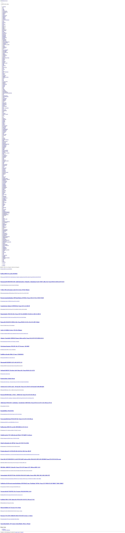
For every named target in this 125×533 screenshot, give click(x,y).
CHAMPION (4, 47)
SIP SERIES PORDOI (5, 212)
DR (2, 66)
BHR (3, 31)
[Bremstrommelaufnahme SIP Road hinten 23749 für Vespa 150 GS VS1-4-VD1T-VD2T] (14, 293)
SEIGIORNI (4, 200)
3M (2, 7)
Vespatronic (4, 247)
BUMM (3, 38)
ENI (3, 72)
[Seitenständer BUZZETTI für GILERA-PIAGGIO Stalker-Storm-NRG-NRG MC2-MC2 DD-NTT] (16, 470)
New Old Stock (4, 155)
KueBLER (4, 127)
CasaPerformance (5, 42)
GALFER (3, 90)
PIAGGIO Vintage (5, 172)
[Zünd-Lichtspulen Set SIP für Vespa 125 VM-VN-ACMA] (9, 438)
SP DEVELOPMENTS (6, 221)
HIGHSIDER (4, 106)
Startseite (3, 263)
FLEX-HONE (4, 84)
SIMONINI (4, 207)
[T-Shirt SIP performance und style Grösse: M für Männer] (9, 285)
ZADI (3, 261)
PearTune (3, 169)
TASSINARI (4, 233)
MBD (3, 140)
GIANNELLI (4, 91)
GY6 (3, 101)
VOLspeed (4, 252)
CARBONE (4, 40)
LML (3, 133)
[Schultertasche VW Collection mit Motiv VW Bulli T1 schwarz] (10, 430)
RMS (3, 193)
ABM (3, 9)
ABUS (3, 10)
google (16, 532)
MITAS (3, 148)
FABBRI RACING (5, 77)
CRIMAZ (3, 54)
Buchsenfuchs (4, 37)
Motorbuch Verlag (5, 151)
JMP (3, 117)
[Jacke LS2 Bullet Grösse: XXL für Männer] (7, 325)
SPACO (3, 223)
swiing (3, 232)
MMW (3, 149)
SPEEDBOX (4, 224)
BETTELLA (4, 29)
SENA (3, 201)
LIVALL (3, 132)
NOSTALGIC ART (5, 160)
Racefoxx (3, 183)
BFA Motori (4, 30)
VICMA (3, 250)
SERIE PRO (4, 202)
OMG (3, 162)
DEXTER (4, 61)
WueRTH (3, 256)
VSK (3, 253)
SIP (2, 208)
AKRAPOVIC (4, 15)
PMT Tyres (4, 176)
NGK (3, 158)
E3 (2, 70)
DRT (3, 68)
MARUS (3, 138)
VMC (3, 251)
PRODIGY (4, 180)
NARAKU (4, 154)
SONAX (3, 220)
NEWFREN (4, 156)
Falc (3, 79)
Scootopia (3, 198)
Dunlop (3, 69)
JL (2, 116)
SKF (3, 217)
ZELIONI (3, 262)
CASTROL (4, 43)
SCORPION (4, 199)
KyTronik (3, 128)
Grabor (3, 97)
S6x (3, 195)
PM (2, 175)
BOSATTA (4, 34)
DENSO (3, 59)
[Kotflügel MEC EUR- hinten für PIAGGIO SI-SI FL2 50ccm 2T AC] (11, 494)
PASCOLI (4, 168)
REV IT (3, 191)
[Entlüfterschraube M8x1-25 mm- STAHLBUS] (8, 349)
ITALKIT (3, 113)
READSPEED (4, 187)
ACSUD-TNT (4, 11)
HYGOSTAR (4, 110)
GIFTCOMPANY (5, 92)
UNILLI (3, 243)
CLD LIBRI (4, 51)
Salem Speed (4, 196)
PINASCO (4, 173)
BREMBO (4, 36)
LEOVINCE (4, 130)
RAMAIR (4, 184)
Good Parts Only (5, 95)
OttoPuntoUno (4, 165)
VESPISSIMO (4, 248)
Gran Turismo (4, 98)
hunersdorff (4, 109)
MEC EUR (4, 142)
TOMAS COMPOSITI (6, 236)
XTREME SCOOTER (5, 257)
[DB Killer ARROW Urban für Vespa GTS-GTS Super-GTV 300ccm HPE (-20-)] (13, 462)
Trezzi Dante (4, 239)
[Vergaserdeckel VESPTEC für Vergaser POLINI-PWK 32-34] (10, 486)
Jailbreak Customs (5, 114)
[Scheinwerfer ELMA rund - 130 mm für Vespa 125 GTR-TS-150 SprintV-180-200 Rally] (14, 381)
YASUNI (3, 258)
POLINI (3, 177)
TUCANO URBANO (5, 240)
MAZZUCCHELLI (5, 139)
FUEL (3, 88)
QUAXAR (4, 182)
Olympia (3, 161)
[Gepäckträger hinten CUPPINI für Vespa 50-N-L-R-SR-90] (9, 301)
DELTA (3, 58)
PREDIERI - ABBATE (6, 179)
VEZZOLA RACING (5, 249)
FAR (3, 80)
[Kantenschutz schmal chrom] (5, 373)
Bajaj (3, 23)
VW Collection (4, 255)
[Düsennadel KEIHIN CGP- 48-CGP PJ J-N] (7, 357)
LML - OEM (4, 134)
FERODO (4, 82)
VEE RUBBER (4, 244)
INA (3, 112)
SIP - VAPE (4, 209)
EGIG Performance (5, 71)
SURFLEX (4, 231)
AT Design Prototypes (5, 19)
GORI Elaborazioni (5, 96)
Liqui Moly (4, 131)
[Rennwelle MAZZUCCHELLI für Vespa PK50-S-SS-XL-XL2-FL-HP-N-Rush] (13, 317)
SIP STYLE (4, 215)
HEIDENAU (4, 103)
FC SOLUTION (5, 81)
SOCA (3, 219)
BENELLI (4, 27)
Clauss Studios (4, 50)
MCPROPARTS (5, 141)
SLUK (3, 218)
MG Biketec (4, 145)
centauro (3, 46)
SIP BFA (3, 210)
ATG (3, 20)
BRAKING (4, 35)
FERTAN (3, 83)
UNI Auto (3, 242)
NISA (3, 159)
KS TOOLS (4, 126)
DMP (3, 64)
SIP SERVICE (4, 213)
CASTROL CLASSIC (5, 44)
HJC (3, 107)
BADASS (4, 22)
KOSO (3, 124)
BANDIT (3, 24)
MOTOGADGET (5, 150)
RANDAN (4, 186)
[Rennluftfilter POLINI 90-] (4, 406)
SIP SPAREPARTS (5, 214)
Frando (3, 86)
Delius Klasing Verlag (5, 57)
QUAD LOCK (4, 181)
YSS (3, 260)
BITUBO (3, 32)
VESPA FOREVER (5, 245)
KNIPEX (3, 123)
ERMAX (3, 73)
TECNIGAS (4, 235)
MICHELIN (4, 146)
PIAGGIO (4, 171)
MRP (3, 153)
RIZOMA (3, 192)
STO (3, 228)
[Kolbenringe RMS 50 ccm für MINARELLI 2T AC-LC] (9, 422)
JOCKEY (3, 118)
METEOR (4, 143)
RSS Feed (3, 529)
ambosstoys (4, 16)
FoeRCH (3, 85)
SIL (3, 206)
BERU (3, 28)
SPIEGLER (4, 225)
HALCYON (4, 102)
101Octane (4, 6)
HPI (3, 108)
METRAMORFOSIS (5, 144)
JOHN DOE (4, 119)
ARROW (3, 18)
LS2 (3, 136)
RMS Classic (4, 194)
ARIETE (3, 17)
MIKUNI (3, 147)
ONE (3, 163)
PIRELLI (3, 174)
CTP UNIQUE (4, 55)
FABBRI (3, 76)
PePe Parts (4, 170)
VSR (3, 254)
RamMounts (4, 185)
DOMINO (4, 65)
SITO (3, 216)
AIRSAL (3, 13)
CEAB (3, 45)
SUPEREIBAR (4, 230)
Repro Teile (4, 190)
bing (18, 532)
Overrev (3, 166)
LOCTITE (4, 135)
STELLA (3, 227)
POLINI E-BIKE (5, 178)
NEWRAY (4, 157)
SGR (3, 203)
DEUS (3, 60)
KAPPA (3, 120)
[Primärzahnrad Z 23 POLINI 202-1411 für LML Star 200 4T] (10, 446)
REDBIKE (4, 188)
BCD (3, 25)
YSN (3, 259)
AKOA (3, 14)
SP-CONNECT (4, 222)
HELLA (3, 105)
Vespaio (3, 246)
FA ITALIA (4, 75)
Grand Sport (4, 99)
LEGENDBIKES (5, 129)
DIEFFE (3, 62)
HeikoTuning (4, 104)
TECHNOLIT (4, 234)
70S (3, 8)
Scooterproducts (4, 197)
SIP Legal (3, 211)
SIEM (3, 205)
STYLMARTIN (4, 229)
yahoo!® (22, 532)
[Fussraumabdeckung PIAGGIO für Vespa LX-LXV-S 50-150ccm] (11, 414)
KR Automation (4, 125)
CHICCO (3, 48)
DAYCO (3, 56)
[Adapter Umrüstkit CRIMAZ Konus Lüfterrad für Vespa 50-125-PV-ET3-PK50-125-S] (14, 333)
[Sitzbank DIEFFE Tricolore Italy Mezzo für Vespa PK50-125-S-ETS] (11, 365)
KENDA (3, 122)
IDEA (3, 111)
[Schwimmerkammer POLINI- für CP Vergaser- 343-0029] (9, 341)
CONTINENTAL (5, 52)
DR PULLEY (4, 67)
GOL (3, 94)
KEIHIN (3, 121)
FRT (3, 87)
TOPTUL (3, 238)
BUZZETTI (4, 39)
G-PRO (3, 89)
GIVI (3, 93)
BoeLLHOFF (4, 33)
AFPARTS (4, 12)
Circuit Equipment (5, 49)
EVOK (3, 74)
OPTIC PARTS (4, 164)
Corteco (3, 53)
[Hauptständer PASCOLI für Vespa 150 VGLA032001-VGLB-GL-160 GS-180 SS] (13, 309)
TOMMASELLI (5, 237)
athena (3, 21)
